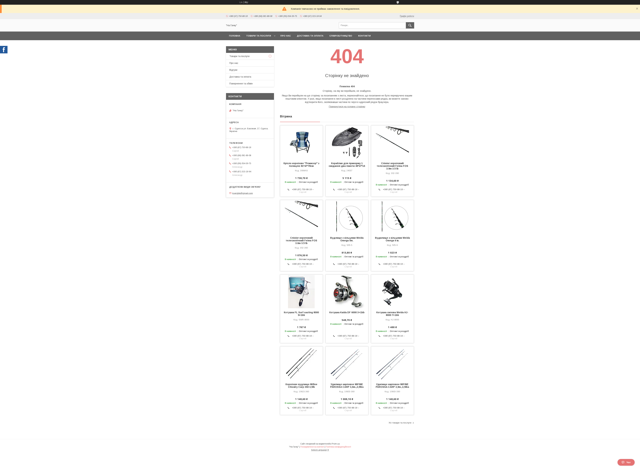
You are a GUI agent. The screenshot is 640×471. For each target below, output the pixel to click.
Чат (628, 462)
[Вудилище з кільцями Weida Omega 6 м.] (392, 216)
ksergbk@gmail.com (242, 193)
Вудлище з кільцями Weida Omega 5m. (347, 239)
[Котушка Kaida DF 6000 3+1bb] (347, 291)
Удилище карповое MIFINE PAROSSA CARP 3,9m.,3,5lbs (392, 385)
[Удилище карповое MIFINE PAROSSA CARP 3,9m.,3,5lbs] (392, 363)
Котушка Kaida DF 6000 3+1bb (346, 312)
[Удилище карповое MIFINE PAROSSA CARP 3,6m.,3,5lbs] (347, 363)
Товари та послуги (258, 36)
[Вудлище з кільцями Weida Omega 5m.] (347, 216)
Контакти (364, 36)
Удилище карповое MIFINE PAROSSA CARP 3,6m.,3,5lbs (347, 385)
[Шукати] (410, 25)
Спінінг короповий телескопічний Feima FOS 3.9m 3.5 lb (392, 166)
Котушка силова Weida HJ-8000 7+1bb (392, 313)
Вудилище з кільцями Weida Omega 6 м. (392, 239)
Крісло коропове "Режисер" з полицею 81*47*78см (301, 164)
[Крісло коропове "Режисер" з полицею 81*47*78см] (301, 142)
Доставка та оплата (310, 36)
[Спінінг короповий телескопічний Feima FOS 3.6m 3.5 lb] (301, 216)
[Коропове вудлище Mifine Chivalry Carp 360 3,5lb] (301, 363)
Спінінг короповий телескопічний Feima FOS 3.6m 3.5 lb (301, 241)
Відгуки (233, 70)
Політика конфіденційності (338, 447)
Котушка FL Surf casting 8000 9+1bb (301, 313)
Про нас (285, 36)
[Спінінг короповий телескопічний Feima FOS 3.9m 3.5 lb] (392, 142)
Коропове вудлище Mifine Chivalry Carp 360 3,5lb (301, 385)
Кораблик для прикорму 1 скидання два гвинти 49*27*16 (347, 164)
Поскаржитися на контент (312, 447)
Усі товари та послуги (400, 422)
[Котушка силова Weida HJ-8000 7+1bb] (392, 291)
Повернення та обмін (241, 83)
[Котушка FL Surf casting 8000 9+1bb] (301, 291)
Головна (234, 36)
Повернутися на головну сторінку (347, 106)
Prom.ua (336, 444)
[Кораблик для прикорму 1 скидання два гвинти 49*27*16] (347, 142)
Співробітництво (340, 36)
